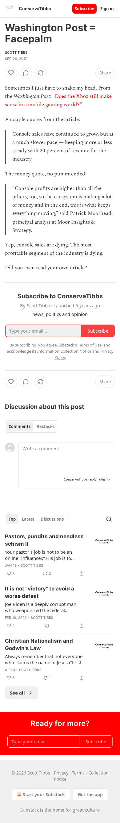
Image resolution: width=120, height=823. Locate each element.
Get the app (90, 794)
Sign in (107, 8)
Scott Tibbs (16, 52)
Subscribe (84, 8)
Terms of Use (90, 345)
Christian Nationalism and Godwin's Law (39, 644)
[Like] (11, 73)
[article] (60, 555)
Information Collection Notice (64, 351)
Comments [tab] (19, 426)
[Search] (109, 519)
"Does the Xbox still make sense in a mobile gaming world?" (58, 100)
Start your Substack (44, 794)
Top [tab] (12, 519)
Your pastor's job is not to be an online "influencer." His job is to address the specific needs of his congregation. (39, 555)
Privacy (61, 773)
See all (17, 693)
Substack (29, 810)
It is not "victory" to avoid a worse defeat (39, 592)
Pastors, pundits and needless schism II (44, 540)
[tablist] (31, 426)
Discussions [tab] (52, 519)
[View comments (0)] (26, 73)
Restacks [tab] (45, 426)
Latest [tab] (28, 519)
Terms (78, 773)
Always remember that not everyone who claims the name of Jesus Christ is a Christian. (43, 659)
